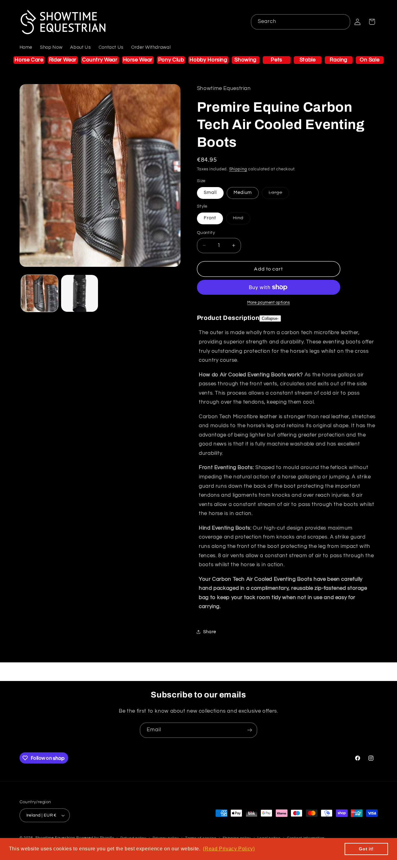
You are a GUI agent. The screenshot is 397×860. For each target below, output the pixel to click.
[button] (372, 22)
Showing (245, 60)
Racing (338, 60)
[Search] (343, 22)
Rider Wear (63, 60)
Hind (241, 219)
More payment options (268, 303)
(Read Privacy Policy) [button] (229, 848)
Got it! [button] (366, 848)
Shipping (238, 169)
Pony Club (171, 60)
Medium (243, 192)
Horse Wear (138, 60)
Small (210, 192)
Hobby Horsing (208, 60)
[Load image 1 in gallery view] (39, 293)
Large (279, 194)
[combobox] (300, 22)
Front (210, 218)
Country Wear (100, 60)
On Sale (369, 60)
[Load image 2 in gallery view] (79, 293)
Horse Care (29, 60)
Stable (308, 60)
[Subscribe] (250, 730)
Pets (276, 60)
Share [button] (209, 631)
